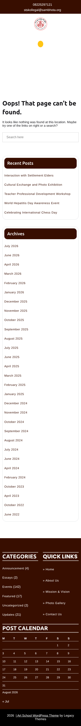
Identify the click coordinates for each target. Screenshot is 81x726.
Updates (8, 614)
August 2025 (13, 338)
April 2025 (11, 366)
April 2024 (11, 468)
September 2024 (16, 431)
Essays (7, 577)
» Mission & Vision (56, 591)
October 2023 (14, 486)
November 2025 (15, 311)
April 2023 (11, 496)
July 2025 (11, 348)
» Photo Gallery (54, 603)
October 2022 (14, 505)
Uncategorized (12, 605)
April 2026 (11, 264)
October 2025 (14, 320)
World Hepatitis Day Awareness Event (31, 203)
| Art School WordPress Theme (37, 715)
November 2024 (15, 412)
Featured (8, 596)
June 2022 (11, 514)
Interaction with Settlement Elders (29, 175)
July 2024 (11, 449)
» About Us (51, 580)
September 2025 (16, 329)
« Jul (5, 701)
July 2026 (11, 246)
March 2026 (12, 273)
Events (7, 587)
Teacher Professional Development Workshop (37, 194)
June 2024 (11, 459)
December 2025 (15, 301)
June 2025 (11, 357)
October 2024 (14, 422)
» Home (48, 569)
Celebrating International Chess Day (30, 212)
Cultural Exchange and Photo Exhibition (33, 184)
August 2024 (13, 440)
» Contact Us (52, 614)
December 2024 (15, 403)
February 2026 (15, 283)
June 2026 (11, 255)
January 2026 (14, 292)
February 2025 (15, 385)
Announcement (13, 568)
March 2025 (12, 375)
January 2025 (14, 394)
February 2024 (15, 477)
